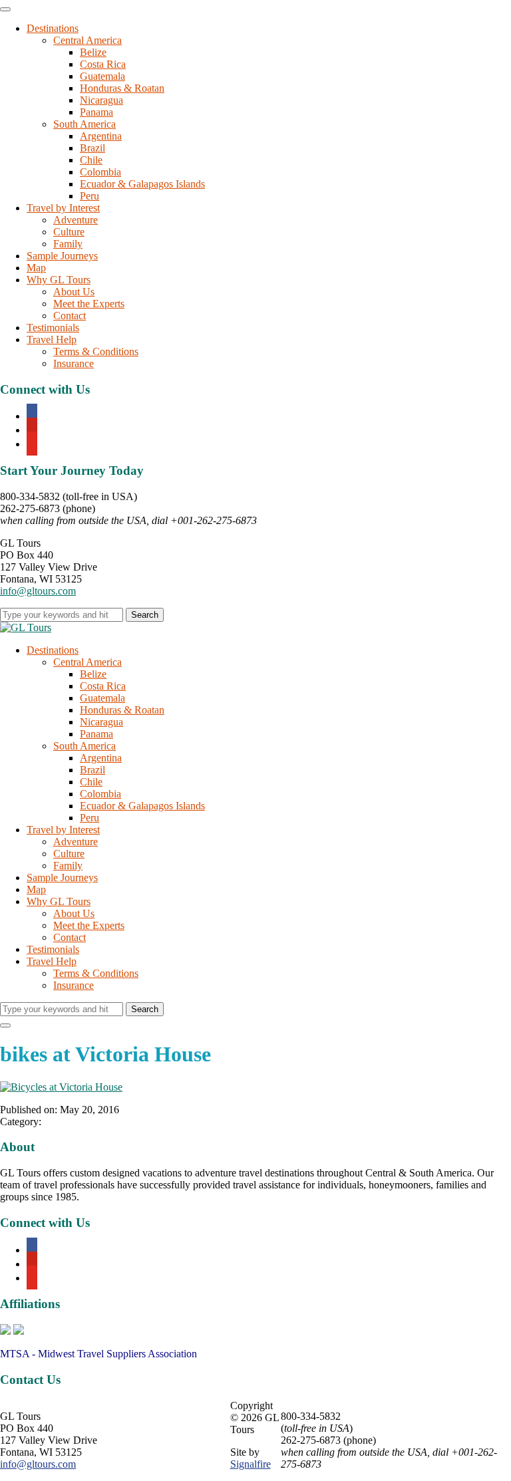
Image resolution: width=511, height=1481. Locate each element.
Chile (91, 160)
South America (84, 124)
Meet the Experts (88, 303)
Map (36, 267)
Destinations (53, 28)
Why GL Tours (58, 279)
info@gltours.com (38, 591)
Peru (89, 196)
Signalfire (250, 1464)
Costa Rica (103, 64)
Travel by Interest (63, 207)
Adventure (75, 219)
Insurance (73, 363)
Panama (96, 112)
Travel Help (52, 339)
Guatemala (102, 76)
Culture (69, 231)
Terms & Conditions (95, 351)
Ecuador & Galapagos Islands (142, 184)
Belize (93, 52)
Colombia (100, 172)
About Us (73, 291)
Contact (69, 315)
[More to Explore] (25, 627)
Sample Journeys (62, 255)
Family (68, 243)
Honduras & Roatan (122, 88)
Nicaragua (101, 100)
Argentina (101, 136)
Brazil (92, 148)
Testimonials (53, 327)
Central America (87, 40)
